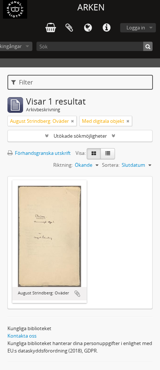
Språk (88, 28)
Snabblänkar (106, 28)
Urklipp (69, 28)
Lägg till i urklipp (77, 293)
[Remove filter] (72, 121)
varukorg (50, 28)
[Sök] (148, 46)
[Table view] (107, 153)
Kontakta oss (21, 335)
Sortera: (110, 165)
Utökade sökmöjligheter (80, 136)
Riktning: (63, 165)
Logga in (136, 27)
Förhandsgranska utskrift (42, 153)
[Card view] (94, 153)
